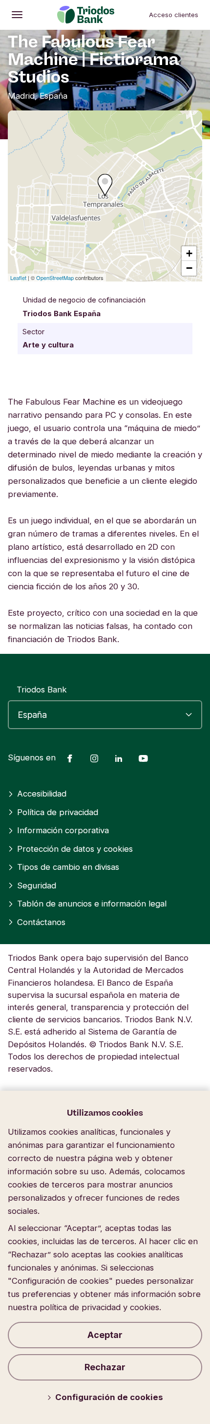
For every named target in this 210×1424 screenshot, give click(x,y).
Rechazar (105, 1367)
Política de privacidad (57, 812)
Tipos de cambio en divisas (68, 867)
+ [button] (189, 253)
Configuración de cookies (109, 1397)
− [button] (189, 268)
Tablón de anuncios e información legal (92, 903)
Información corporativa (63, 830)
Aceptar (105, 1335)
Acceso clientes (173, 15)
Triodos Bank (42, 689)
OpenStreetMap (55, 277)
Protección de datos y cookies (75, 849)
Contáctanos (41, 922)
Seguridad (36, 885)
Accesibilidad (41, 793)
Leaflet (18, 277)
